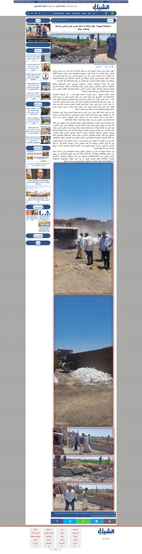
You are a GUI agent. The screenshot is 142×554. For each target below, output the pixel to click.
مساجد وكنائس (35, 533)
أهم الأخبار (38, 148)
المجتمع (49, 540)
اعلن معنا (62, 543)
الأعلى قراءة (38, 206)
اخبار (89, 13)
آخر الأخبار (38, 104)
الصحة (38, 20)
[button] (48, 33)
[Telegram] (96, 521)
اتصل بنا (35, 543)
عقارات (75, 536)
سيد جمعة (108, 67)
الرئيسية (75, 529)
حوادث (75, 540)
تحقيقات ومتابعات (35, 536)
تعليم (68, 13)
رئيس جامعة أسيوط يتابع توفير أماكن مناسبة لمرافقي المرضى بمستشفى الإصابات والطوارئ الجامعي (52, 1)
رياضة (62, 536)
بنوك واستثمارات (58, 13)
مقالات (62, 540)
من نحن (75, 543)
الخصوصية (48, 543)
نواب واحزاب (76, 13)
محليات (84, 13)
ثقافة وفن (49, 536)
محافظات (110, 20)
